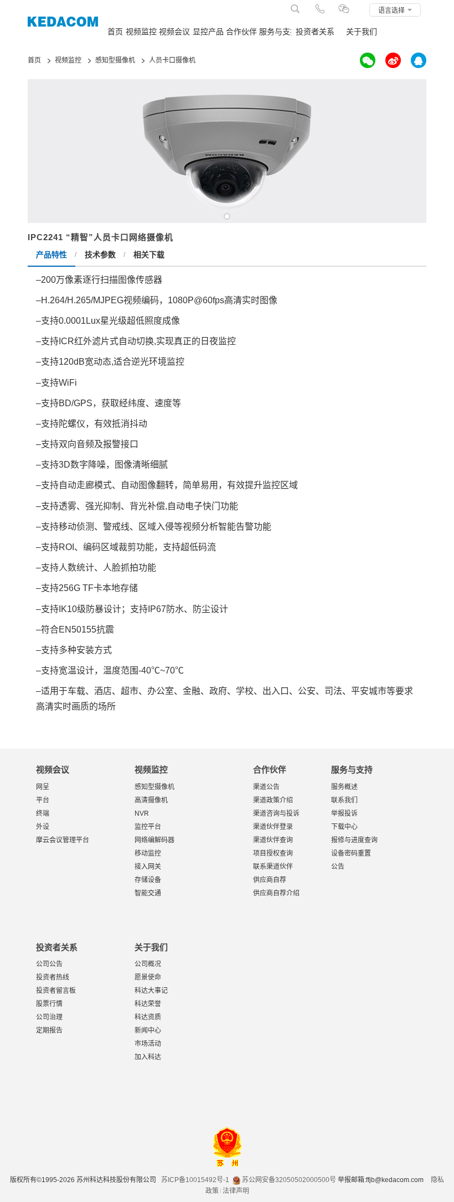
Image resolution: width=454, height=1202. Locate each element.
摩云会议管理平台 (62, 840)
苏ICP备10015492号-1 (195, 1180)
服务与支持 (275, 32)
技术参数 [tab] (100, 254)
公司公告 (49, 964)
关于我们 (361, 32)
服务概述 (344, 787)
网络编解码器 (154, 840)
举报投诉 (344, 813)
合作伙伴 (241, 32)
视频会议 (174, 32)
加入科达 (148, 1057)
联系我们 (344, 800)
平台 (42, 800)
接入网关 (148, 867)
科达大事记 (151, 990)
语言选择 (392, 10)
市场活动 (148, 1044)
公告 (337, 867)
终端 (42, 813)
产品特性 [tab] (51, 254)
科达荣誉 (148, 1004)
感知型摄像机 (154, 787)
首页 (115, 32)
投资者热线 (52, 977)
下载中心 (344, 827)
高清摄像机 (151, 800)
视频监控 (141, 32)
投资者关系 (315, 32)
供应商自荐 (269, 880)
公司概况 (148, 964)
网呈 (42, 787)
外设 (42, 827)
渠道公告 (266, 787)
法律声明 (236, 1191)
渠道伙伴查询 (273, 840)
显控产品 (208, 32)
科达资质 (148, 1017)
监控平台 (148, 827)
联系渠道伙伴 (273, 867)
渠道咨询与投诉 (276, 813)
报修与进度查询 (354, 840)
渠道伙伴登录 (273, 827)
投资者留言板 (56, 990)
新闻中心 (148, 1030)
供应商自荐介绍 (276, 893)
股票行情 (49, 1004)
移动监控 (148, 853)
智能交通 (148, 893)
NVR (142, 813)
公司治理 (49, 1017)
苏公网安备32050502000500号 (288, 1180)
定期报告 (49, 1030)
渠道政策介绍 (273, 800)
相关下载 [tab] (148, 254)
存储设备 (148, 880)
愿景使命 (148, 977)
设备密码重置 (351, 853)
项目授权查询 (273, 853)
